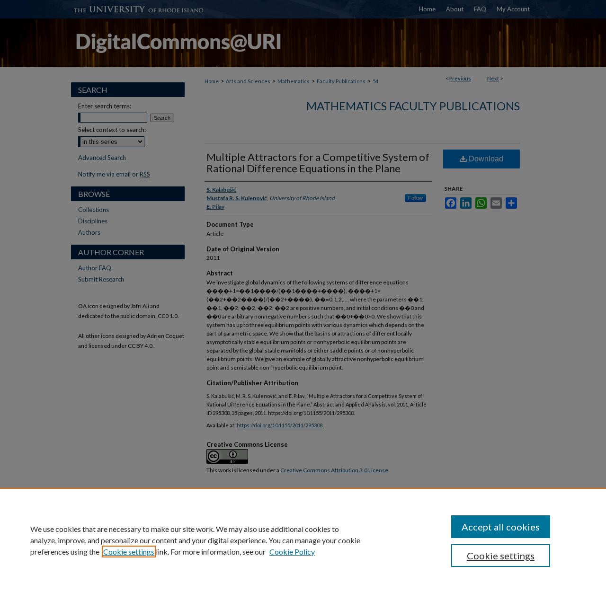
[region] (303, 540)
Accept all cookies (501, 526)
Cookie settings (128, 551)
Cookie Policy (292, 551)
